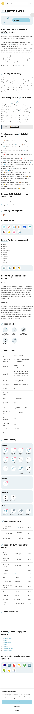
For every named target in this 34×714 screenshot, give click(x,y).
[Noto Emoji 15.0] (28, 468)
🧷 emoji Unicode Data (11, 521)
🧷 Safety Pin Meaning (11, 73)
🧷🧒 (4, 172)
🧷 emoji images (8, 324)
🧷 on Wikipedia (7, 642)
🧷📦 (4, 178)
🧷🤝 (4, 184)
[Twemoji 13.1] (20, 511)
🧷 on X (5, 640)
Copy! (29, 527)
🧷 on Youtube (6, 646)
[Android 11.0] (5, 468)
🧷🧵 (4, 141)
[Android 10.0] (28, 459)
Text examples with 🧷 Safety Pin (16, 97)
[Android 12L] (13, 468)
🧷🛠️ (4, 160)
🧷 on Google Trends (8, 648)
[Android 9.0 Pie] (20, 459)
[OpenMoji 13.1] (5, 497)
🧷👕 (4, 146)
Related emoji (7, 221)
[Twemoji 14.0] (28, 511)
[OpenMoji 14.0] (13, 497)
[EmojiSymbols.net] (2, 3)
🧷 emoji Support (9, 350)
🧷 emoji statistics (9, 612)
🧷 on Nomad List (7, 650)
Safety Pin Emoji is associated (14, 240)
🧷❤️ (4, 154)
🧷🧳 (4, 164)
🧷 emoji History (8, 440)
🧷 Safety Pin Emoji (12, 10)
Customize (17, 706)
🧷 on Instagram (7, 638)
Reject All (17, 710)
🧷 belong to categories (12, 210)
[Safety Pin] (5, 329)
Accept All (17, 702)
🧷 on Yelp (5, 644)
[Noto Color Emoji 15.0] (20, 468)
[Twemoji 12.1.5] (13, 511)
